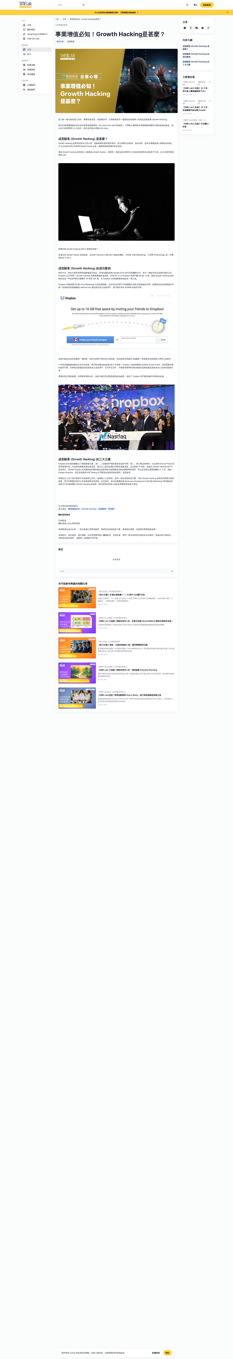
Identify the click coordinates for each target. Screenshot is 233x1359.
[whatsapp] (185, 28)
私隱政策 (156, 1352)
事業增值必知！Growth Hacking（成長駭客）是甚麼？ (92, 508)
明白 (167, 1352)
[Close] (227, 12)
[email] (202, 28)
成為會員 (207, 4)
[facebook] (191, 28)
